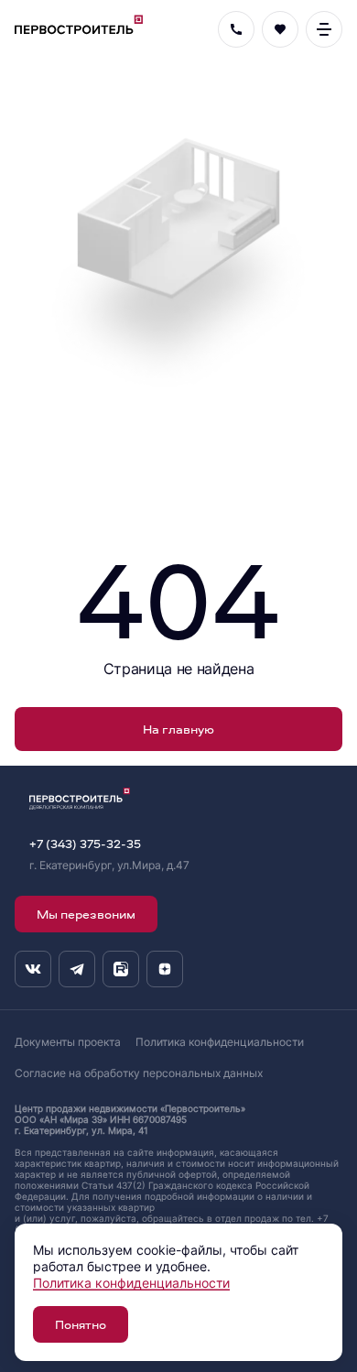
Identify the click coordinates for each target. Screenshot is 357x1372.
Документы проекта (68, 1042)
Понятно (80, 1324)
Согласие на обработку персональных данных (139, 1073)
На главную (178, 728)
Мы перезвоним (86, 913)
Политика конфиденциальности (219, 1042)
